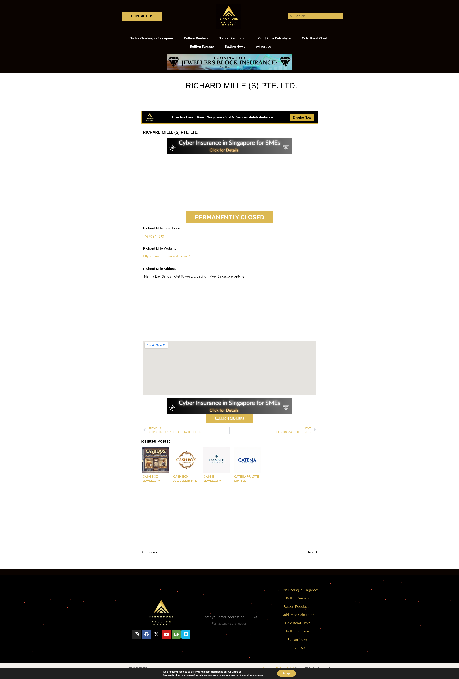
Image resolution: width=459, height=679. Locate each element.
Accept (286, 673)
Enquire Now (302, 117)
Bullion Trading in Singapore (151, 38)
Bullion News (235, 46)
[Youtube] (166, 634)
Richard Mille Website (159, 248)
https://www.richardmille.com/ (166, 256)
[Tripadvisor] (176, 634)
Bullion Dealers (196, 38)
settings (257, 675)
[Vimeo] (185, 634)
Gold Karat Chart (315, 38)
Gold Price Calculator (274, 38)
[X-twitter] (156, 634)
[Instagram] (136, 634)
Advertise (263, 46)
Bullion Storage (202, 46)
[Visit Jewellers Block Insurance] (229, 69)
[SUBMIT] (252, 617)
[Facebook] (146, 634)
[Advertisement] (229, 183)
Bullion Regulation (233, 38)
